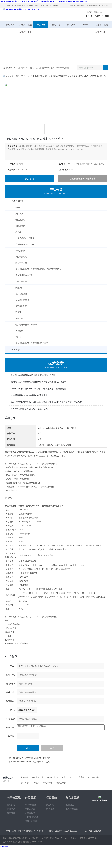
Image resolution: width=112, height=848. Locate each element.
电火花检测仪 (21, 294)
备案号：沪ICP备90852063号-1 (84, 838)
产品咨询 (29, 178)
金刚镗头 (24, 777)
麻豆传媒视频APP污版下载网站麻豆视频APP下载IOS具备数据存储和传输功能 (46, 402)
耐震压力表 (66, 777)
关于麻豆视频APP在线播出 (25, 25)
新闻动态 (11, 809)
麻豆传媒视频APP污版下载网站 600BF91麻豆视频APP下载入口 (32, 813)
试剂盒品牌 (61, 783)
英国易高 (19, 214)
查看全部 (15, 349)
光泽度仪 (19, 288)
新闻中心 (56, 24)
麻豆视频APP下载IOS (24, 244)
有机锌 (36, 783)
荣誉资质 (50, 809)
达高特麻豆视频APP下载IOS (27, 324)
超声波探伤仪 (21, 306)
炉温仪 (18, 337)
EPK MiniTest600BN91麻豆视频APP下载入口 (32, 762)
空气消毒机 (25, 783)
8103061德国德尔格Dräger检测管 (32, 821)
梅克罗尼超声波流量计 (25, 275)
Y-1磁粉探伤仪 (31, 817)
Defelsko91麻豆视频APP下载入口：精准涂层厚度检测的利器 (38, 388)
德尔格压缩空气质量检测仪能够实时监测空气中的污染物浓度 (38, 382)
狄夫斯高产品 (21, 281)
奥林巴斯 (19, 331)
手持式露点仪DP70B (32, 809)
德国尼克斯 (20, 220)
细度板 (18, 232)
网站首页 (10, 24)
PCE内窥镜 (79, 777)
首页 (17, 76)
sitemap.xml (37, 842)
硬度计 (18, 312)
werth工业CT (52, 777)
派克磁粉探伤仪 (22, 300)
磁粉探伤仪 (20, 251)
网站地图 (4, 846)
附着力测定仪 (21, 263)
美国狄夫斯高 (21, 257)
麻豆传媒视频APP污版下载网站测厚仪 (61, 76)
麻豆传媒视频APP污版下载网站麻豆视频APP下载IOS (38, 269)
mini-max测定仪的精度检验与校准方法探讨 (30, 409)
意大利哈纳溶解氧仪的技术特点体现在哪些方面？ (33, 375)
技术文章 (71, 24)
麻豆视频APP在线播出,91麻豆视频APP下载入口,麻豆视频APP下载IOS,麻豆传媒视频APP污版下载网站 (43, 1)
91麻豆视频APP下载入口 (26, 238)
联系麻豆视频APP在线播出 (97, 5)
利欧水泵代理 (37, 777)
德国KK (18, 207)
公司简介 (11, 804)
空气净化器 (48, 783)
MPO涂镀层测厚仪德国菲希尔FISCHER (32, 804)
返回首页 (72, 5)
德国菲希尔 (20, 226)
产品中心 (41, 24)
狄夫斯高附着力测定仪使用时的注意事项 (29, 395)
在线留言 (81, 5)
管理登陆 (27, 842)
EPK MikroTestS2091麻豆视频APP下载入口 (31, 758)
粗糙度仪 (19, 318)
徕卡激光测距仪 (94, 777)
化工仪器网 (17, 842)
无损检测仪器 (37, 76)
